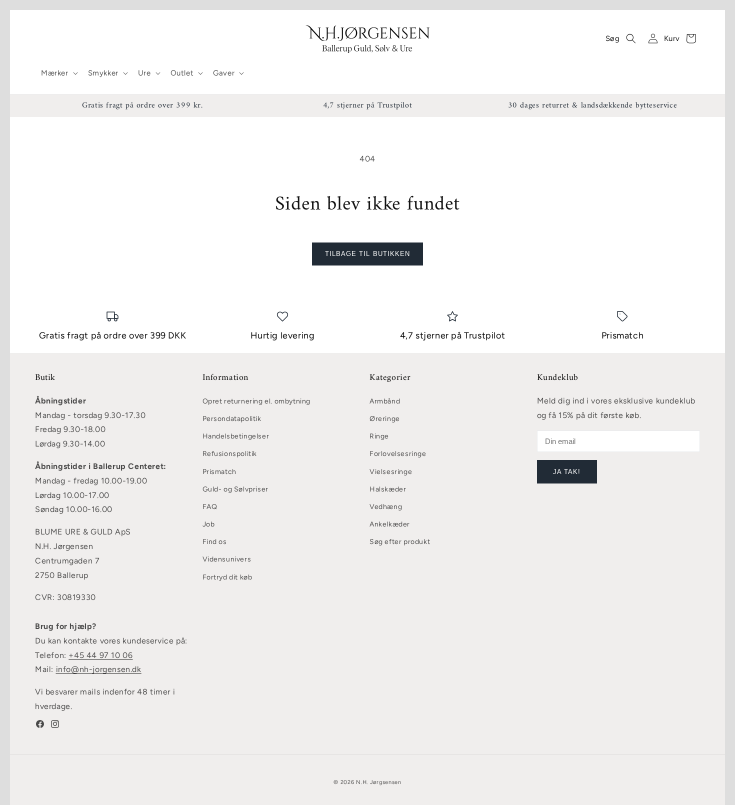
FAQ (210, 506)
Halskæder (388, 489)
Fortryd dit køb (227, 577)
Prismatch (219, 472)
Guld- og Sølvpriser (235, 489)
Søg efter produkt (400, 542)
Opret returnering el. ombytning (256, 401)
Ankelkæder (390, 524)
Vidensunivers (227, 559)
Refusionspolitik (230, 454)
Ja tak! (566, 472)
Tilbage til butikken (367, 254)
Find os (214, 542)
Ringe (379, 436)
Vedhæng (386, 506)
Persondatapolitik (232, 418)
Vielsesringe (391, 472)
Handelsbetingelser (236, 436)
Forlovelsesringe (398, 454)
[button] (58, 73)
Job (208, 524)
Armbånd (385, 401)
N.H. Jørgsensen (379, 782)
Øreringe (385, 418)
